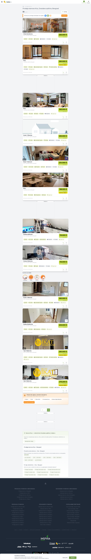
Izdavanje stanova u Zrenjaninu (45, 514)
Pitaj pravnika (73, 520)
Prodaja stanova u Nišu (18, 508)
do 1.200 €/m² (28, 457)
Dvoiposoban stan (42, 472)
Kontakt (26, 529)
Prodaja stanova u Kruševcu (18, 518)
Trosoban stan (55, 472)
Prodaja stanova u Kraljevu (17, 524)
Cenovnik (44, 529)
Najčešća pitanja (66, 529)
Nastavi (72, 557)
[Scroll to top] (45, 483)
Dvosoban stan (30, 472)
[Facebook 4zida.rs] (50, 553)
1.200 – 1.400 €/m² (37, 457)
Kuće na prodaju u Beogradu (73, 516)
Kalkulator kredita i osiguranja (73, 522)
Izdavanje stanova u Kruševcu (45, 516)
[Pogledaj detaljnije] (45, 25)
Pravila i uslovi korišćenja (54, 529)
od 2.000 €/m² (38, 460)
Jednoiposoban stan (54, 469)
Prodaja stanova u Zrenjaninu (18, 514)
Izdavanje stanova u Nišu (45, 508)
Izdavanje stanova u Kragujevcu (45, 510)
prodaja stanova (28, 6)
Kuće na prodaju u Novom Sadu (73, 506)
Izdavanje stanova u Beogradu (66, 491)
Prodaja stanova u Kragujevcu (17, 510)
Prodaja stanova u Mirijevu (24, 499)
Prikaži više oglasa (30, 402)
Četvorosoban (42, 474)
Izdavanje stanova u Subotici (45, 512)
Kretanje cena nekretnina (73, 518)
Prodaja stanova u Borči (25, 493)
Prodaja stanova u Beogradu (25, 491)
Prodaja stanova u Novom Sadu (18, 506)
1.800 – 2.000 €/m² (29, 460)
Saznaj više (65, 557)
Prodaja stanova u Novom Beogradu (25, 497)
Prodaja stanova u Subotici (18, 512)
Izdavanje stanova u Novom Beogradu (66, 495)
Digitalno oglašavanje (35, 529)
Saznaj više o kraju (29, 441)
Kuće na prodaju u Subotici (73, 512)
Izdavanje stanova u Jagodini (45, 520)
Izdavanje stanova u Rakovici (66, 499)
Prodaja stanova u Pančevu (18, 520)
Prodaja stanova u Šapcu (17, 516)
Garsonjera (29, 469)
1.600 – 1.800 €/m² (57, 457)
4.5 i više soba (54, 474)
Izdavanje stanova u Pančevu (45, 518)
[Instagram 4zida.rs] (52, 553)
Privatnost (74, 529)
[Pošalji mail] (58, 553)
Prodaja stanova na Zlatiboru (18, 522)
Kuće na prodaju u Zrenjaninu (73, 514)
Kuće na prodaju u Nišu (73, 508)
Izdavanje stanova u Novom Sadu (45, 506)
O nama (20, 529)
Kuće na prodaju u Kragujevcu (73, 510)
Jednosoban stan (40, 469)
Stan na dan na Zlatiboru (45, 524)
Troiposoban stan (30, 474)
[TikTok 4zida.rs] (55, 553)
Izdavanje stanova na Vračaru (66, 497)
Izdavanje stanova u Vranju (45, 522)
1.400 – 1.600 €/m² (47, 457)
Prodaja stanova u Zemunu (25, 495)
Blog (16, 529)
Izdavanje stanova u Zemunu (66, 493)
